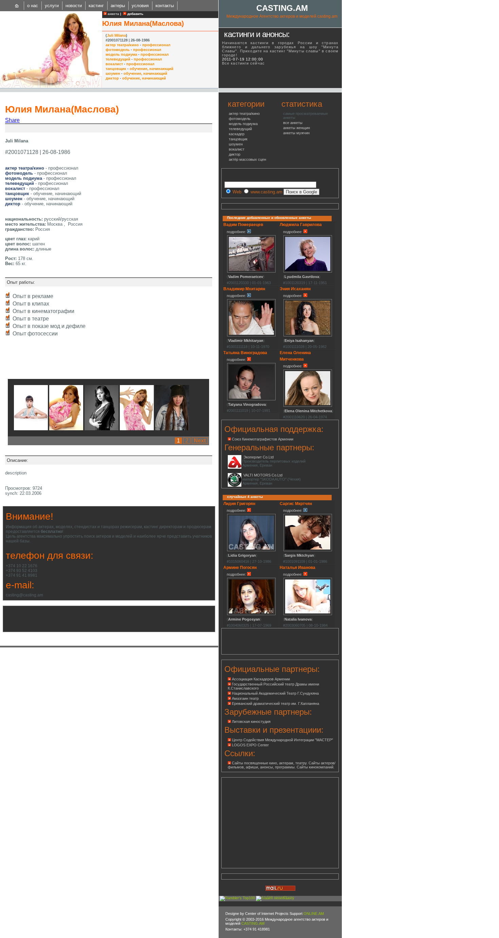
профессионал (156, 45)
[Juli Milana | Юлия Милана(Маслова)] (31, 428)
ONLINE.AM (313, 913)
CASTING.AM (282, 8)
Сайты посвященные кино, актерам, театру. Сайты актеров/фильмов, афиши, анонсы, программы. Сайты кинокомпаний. (281, 765)
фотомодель (118, 50)
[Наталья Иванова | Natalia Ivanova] (307, 614)
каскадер (236, 134)
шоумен (113, 73)
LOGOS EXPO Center (250, 745)
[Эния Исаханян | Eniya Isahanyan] (307, 335)
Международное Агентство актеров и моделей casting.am (281, 16)
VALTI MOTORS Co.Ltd (262, 475)
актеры (118, 5)
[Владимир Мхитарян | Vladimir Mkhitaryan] (251, 335)
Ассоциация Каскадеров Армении (261, 679)
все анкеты (292, 123)
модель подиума (121, 54)
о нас (32, 5)
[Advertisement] (86, 128)
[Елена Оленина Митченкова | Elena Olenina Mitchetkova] (307, 406)
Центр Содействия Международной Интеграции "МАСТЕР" (282, 740)
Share (12, 120)
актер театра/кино (122, 45)
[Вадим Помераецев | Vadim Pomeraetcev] (251, 272)
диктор (112, 78)
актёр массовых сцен (247, 159)
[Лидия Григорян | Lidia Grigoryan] (251, 550)
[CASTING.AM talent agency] (17, 5)
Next (200, 441)
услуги (52, 5)
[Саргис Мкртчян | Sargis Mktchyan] (307, 550)
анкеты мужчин (296, 133)
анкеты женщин (296, 128)
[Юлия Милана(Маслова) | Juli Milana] (51, 86)
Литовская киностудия (251, 721)
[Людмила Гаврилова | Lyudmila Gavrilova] (307, 272)
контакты (164, 5)
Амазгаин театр (245, 698)
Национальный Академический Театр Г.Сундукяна (275, 693)
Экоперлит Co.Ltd (258, 457)
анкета (113, 14)
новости (74, 5)
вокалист (114, 64)
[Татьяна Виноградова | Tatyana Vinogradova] (251, 399)
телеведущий (118, 59)
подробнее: (237, 232)
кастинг (96, 5)
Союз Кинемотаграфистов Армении (262, 439)
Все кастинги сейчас (243, 63)
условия (140, 5)
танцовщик (116, 69)
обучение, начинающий (151, 69)
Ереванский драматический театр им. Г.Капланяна (275, 703)
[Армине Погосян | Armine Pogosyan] (251, 614)
